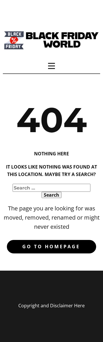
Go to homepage (51, 246)
